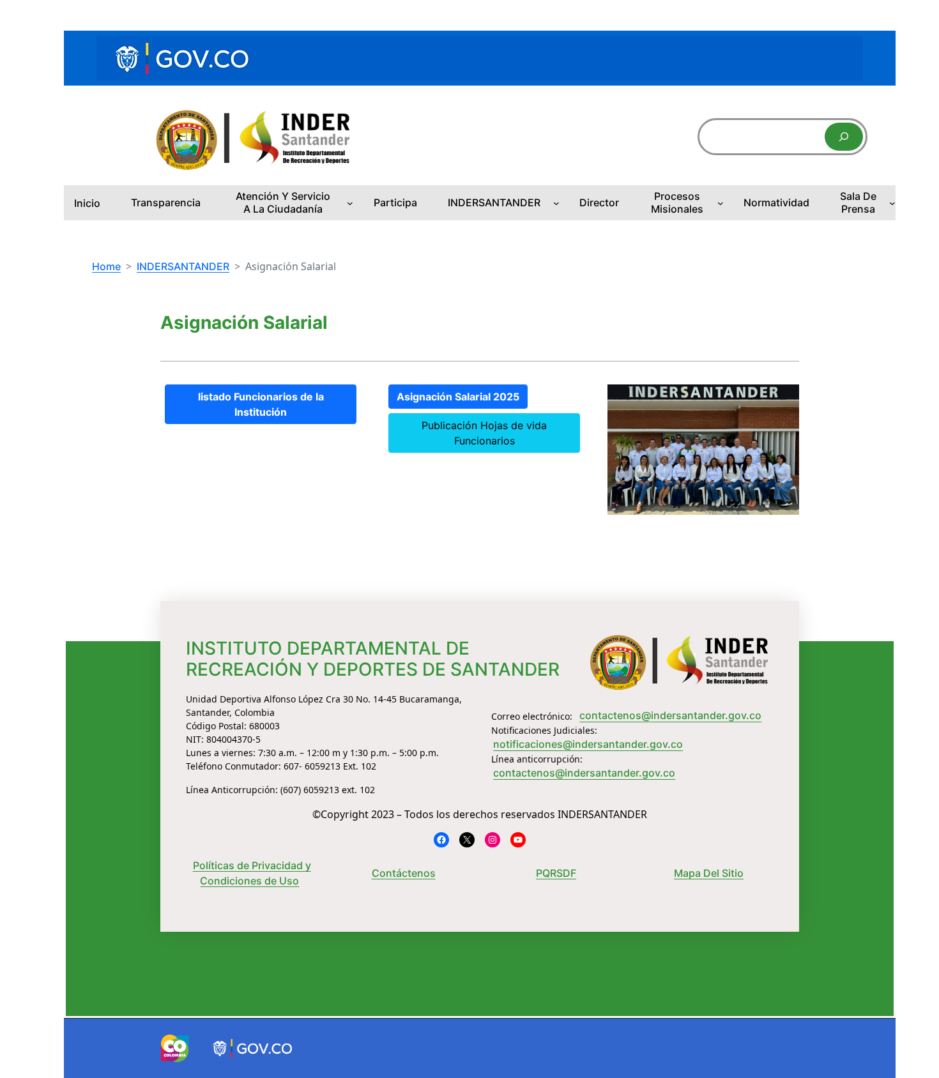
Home (106, 266)
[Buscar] (844, 137)
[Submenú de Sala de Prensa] (892, 203)
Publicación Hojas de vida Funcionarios (484, 433)
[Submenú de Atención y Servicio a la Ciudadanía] (350, 203)
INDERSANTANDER (183, 266)
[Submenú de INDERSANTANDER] (556, 203)
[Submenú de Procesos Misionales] (720, 203)
